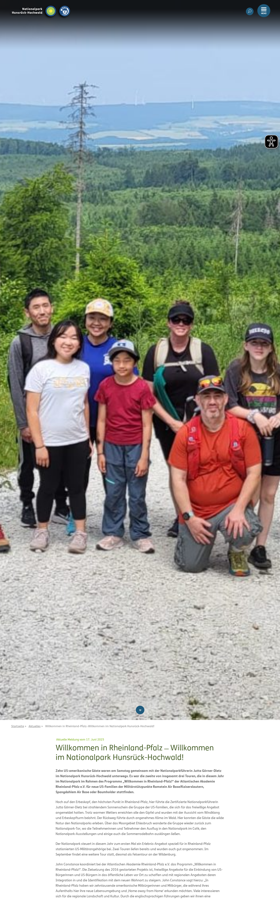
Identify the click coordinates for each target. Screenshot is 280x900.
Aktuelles (35, 726)
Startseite (17, 726)
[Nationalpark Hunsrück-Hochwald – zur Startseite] (41, 5)
